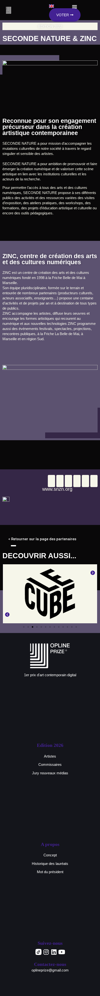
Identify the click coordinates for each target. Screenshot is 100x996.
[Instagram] (46, 952)
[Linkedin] (54, 952)
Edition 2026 (50, 745)
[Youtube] (61, 952)
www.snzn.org (57, 489)
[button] (7, 594)
